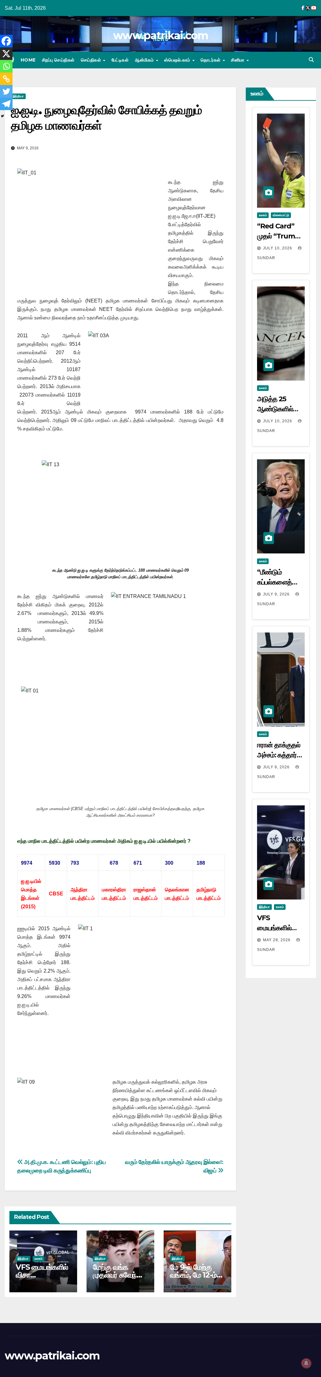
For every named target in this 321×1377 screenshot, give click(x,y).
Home (28, 60)
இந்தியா (18, 96)
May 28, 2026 (277, 940)
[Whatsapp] (6, 66)
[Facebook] (6, 41)
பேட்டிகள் (120, 60)
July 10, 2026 (278, 248)
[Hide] (2, 116)
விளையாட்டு (281, 215)
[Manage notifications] (306, 1363)
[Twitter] (6, 91)
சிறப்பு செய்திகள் (58, 60)
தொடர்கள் (211, 60)
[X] (6, 53)
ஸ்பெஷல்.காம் (178, 60)
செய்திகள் (92, 60)
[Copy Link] (6, 78)
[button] (311, 59)
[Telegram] (6, 104)
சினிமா (238, 60)
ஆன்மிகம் (145, 60)
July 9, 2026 (277, 594)
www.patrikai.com (160, 35)
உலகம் (38, 1258)
